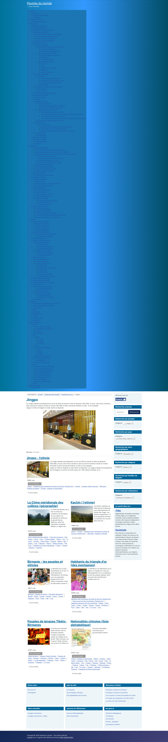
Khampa (95, 663)
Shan (42, 598)
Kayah (61, 596)
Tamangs (31, 662)
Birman (30, 596)
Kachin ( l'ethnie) (83, 502)
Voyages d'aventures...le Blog (37, 716)
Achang (53, 541)
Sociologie (120, 530)
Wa (66, 543)
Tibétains (39, 662)
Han (41, 539)
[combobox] (121, 412)
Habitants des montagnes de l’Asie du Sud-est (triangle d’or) (54, 486)
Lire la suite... (33, 493)
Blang (60, 541)
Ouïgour (75, 665)
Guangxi (39, 548)
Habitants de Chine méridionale (44, 545)
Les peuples (71, 690)
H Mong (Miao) (50, 539)
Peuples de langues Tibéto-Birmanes (47, 623)
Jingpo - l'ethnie (38, 458)
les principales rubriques (75, 692)
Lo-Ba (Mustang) (40, 660)
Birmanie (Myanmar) (56, 594)
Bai (65, 541)
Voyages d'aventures (35, 713)
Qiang (49, 543)
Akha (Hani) (45, 541)
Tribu (118, 510)
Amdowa (44, 658)
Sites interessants (72, 716)
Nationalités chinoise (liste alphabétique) (90, 623)
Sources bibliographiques (75, 713)
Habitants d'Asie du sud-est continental (84, 603)
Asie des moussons (56, 537)
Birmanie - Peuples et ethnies (97, 534)
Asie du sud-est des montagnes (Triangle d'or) (88, 601)
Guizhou (31, 548)
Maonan (42, 543)
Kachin (78, 486)
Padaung (31, 598)
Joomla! (29, 737)
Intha (36, 596)
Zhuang (36, 541)
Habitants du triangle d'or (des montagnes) (89, 563)
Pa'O (37, 598)
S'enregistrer (32, 692)
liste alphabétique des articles (77, 695)
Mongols (97, 667)
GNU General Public (66, 737)
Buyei (30, 539)
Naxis (59, 539)
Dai (66, 537)
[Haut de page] (165, 739)
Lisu (36, 543)
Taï (64, 539)
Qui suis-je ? (32, 690)
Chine (58, 545)
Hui (83, 663)
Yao (30, 545)
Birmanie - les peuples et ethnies (45, 563)
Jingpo (29, 486)
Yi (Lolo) (93, 607)
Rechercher (135, 412)
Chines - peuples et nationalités (51, 488)
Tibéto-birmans (58, 543)
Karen (55, 596)
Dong (36, 539)
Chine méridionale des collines (38, 537)
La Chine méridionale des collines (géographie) (45, 504)
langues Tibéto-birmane (90, 486)
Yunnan (64, 545)
